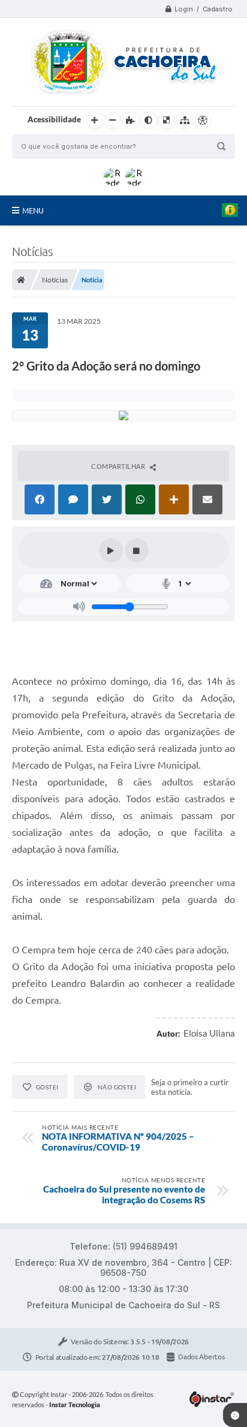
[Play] (111, 550)
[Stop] (137, 550)
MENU (33, 210)
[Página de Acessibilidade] (202, 120)
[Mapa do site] (184, 120)
